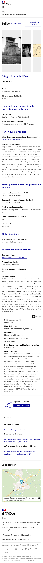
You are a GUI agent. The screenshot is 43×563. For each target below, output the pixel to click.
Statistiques (21, 549)
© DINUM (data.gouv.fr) (18, 498)
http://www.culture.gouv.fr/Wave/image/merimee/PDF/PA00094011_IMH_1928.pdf (22, 440)
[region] (21, 485)
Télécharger (17, 23)
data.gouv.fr (22, 539)
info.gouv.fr (6, 535)
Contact (24, 545)
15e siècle (16, 139)
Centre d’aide (34, 549)
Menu (40, 3)
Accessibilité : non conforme (10, 545)
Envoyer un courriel (22, 405)
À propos (33, 545)
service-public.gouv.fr (21, 535)
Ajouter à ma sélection (34, 23)
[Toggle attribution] (39, 498)
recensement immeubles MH (13, 257)
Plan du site (7, 552)
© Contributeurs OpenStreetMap (15, 500)
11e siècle (5, 139)
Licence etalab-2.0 (19, 560)
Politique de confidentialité (21, 556)
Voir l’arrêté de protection (13, 430)
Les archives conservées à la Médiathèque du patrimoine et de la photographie (20, 452)
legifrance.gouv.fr (8, 539)
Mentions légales (7, 556)
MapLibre (6, 498)
